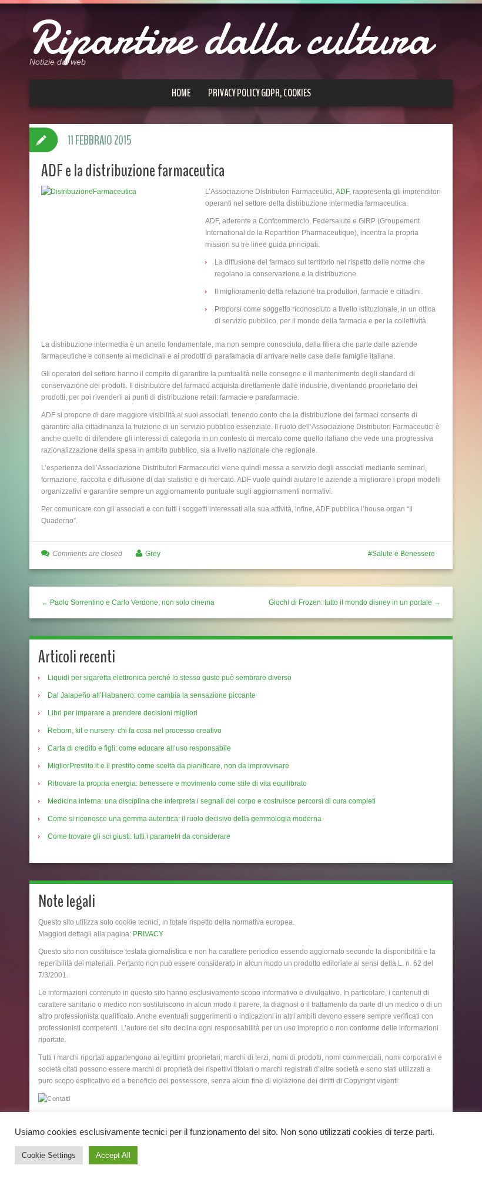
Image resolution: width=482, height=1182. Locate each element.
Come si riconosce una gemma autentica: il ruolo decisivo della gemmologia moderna (185, 819)
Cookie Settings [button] (49, 1155)
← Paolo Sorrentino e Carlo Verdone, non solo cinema (128, 602)
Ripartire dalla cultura (230, 38)
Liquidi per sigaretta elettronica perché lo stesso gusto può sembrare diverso (170, 678)
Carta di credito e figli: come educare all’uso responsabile (139, 748)
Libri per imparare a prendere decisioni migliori (123, 713)
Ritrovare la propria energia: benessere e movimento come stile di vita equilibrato (177, 783)
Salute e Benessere (403, 554)
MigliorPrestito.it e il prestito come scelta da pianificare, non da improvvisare (168, 766)
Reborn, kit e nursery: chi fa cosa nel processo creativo (135, 730)
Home (181, 93)
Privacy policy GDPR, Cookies (259, 93)
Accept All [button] (113, 1155)
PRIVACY (148, 934)
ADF (342, 191)
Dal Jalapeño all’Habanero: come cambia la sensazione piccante (152, 695)
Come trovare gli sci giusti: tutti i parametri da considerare (139, 836)
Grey (152, 554)
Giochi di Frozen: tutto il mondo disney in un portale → (355, 602)
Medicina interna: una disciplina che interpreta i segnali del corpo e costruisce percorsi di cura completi (212, 801)
